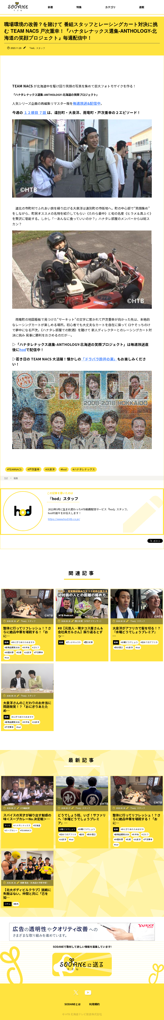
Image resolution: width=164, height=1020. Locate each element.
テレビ (8, 825)
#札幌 (18, 652)
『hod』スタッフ (36, 47)
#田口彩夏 (88, 642)
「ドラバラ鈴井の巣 (97, 358)
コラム (8, 903)
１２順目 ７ (33, 112)
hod (22, 349)
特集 (79, 7)
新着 (50, 7)
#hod (64, 469)
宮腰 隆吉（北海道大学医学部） (34, 882)
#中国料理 (9, 652)
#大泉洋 (50, 469)
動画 (16, 478)
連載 (141, 7)
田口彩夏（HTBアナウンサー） (88, 621)
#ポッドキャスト (73, 642)
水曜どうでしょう (67, 829)
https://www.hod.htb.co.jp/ (64, 519)
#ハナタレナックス (84, 469)
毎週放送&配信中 (87, 103)
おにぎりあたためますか (22, 716)
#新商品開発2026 (12, 647)
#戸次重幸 (33, 469)
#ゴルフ (35, 647)
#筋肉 (81, 834)
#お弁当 (25, 647)
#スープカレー (11, 830)
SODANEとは (72, 1004)
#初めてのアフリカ (149, 642)
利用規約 (94, 1004)
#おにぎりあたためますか (22, 642)
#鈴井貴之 (118, 647)
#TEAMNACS (14, 469)
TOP (6, 478)
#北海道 (36, 825)
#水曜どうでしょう (129, 642)
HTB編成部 (25, 808)
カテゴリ (110, 7)
